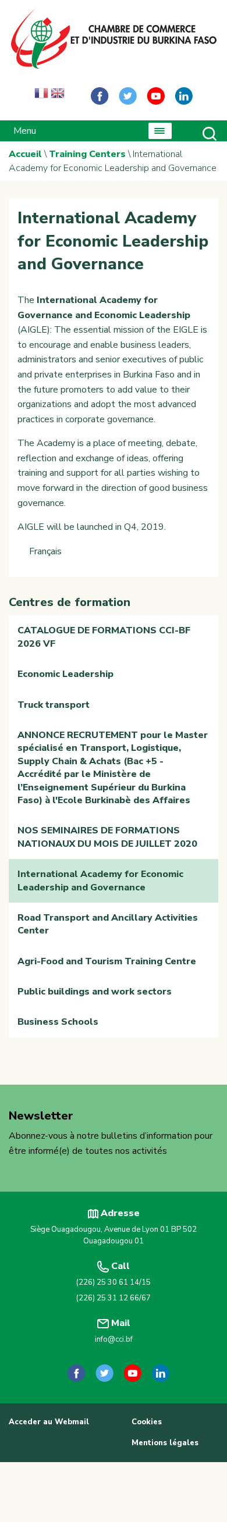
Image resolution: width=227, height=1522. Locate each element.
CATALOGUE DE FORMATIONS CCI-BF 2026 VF (103, 637)
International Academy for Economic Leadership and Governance (100, 880)
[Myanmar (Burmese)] (74, 96)
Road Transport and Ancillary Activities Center (107, 924)
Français (45, 551)
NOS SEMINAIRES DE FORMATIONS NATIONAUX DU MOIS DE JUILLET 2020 (107, 837)
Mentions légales (165, 1443)
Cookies (147, 1422)
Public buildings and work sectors (94, 991)
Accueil (25, 154)
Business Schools (57, 1021)
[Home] (113, 39)
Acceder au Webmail (49, 1422)
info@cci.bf (114, 1339)
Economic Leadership (65, 674)
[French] (41, 96)
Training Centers (87, 154)
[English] (58, 96)
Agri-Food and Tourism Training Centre (106, 961)
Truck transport (53, 704)
